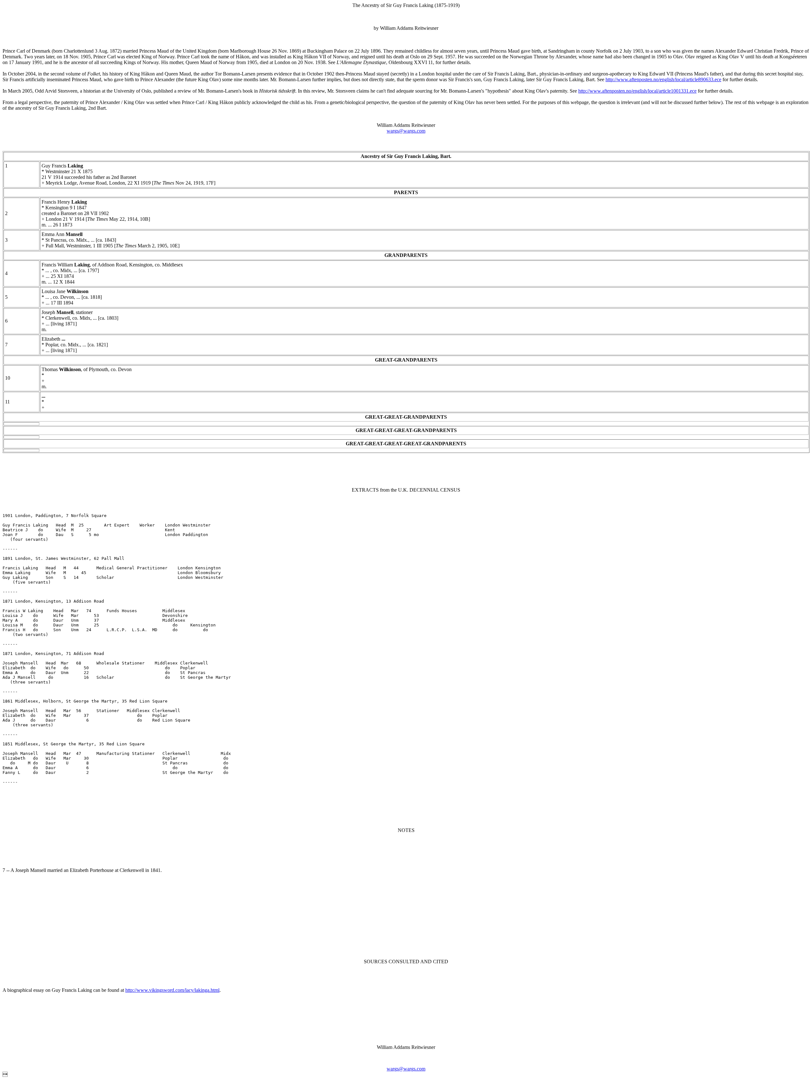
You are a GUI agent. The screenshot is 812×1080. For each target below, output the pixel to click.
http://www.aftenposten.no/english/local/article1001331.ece (637, 91)
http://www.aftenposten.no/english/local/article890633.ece (663, 79)
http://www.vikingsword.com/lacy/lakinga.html (172, 990)
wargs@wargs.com (406, 131)
